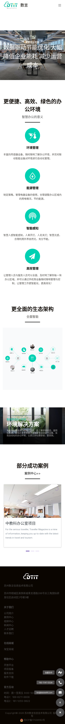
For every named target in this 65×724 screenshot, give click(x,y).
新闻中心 (9, 625)
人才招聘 (9, 629)
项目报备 (9, 668)
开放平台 (9, 665)
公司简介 (9, 613)
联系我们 (9, 633)
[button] (60, 712)
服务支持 (9, 673)
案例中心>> (32, 473)
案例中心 (9, 617)
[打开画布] (59, 5)
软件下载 (9, 677)
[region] (32, 518)
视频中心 (9, 621)
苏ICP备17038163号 (34, 720)
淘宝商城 (9, 649)
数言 (24, 5)
